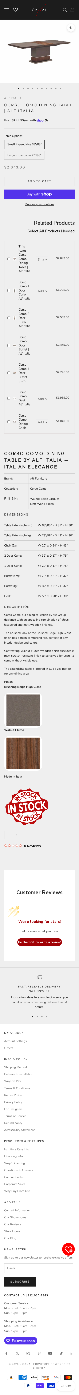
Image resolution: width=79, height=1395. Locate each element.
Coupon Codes (14, 1177)
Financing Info (13, 1156)
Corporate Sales (14, 1184)
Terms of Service (15, 1116)
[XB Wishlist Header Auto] (15, 9)
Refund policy (13, 1123)
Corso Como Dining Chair (23, 421)
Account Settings (15, 1041)
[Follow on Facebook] (6, 1353)
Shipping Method (15, 1067)
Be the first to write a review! (39, 942)
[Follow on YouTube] (50, 1353)
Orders (8, 1048)
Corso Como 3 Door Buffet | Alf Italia (24, 345)
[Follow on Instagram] (28, 1353)
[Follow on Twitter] (17, 1353)
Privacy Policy (13, 1102)
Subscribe (20, 1282)
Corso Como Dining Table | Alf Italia (24, 258)
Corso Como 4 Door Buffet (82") (24, 372)
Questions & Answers (18, 1170)
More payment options (39, 204)
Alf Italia (13, 98)
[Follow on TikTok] (61, 1353)
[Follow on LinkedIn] (72, 1353)
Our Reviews (12, 1224)
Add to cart (39, 181)
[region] (39, 991)
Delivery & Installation (18, 1074)
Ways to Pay (12, 1081)
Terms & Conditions (17, 1088)
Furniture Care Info (16, 1149)
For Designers (13, 1109)
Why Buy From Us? (17, 1191)
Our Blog (10, 1238)
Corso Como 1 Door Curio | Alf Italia (24, 290)
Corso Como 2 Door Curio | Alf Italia (24, 317)
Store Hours (12, 1231)
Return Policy (13, 1095)
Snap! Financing (14, 1163)
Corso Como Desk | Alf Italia (24, 398)
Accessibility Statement (19, 1130)
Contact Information (17, 1210)
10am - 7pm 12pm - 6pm (20, 1308)
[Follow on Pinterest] (39, 1353)
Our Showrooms (15, 1217)
